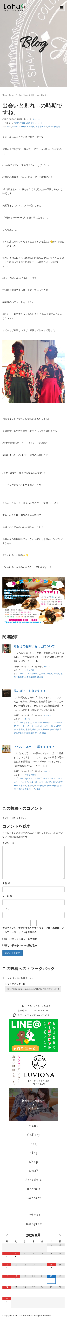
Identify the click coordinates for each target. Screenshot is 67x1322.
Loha (9, 126)
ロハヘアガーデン (20, 126)
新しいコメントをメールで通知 (21, 939)
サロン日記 (25, 123)
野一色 (38, 733)
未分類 (27, 719)
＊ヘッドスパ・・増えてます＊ (34, 747)
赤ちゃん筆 (23, 789)
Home (4, 95)
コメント (8, 843)
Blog (11, 95)
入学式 (43, 673)
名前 (6, 883)
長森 (44, 733)
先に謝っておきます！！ (30, 690)
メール (7, 896)
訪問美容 (30, 733)
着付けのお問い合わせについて (34, 646)
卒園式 (32, 126)
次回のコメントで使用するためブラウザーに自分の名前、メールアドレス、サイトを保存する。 (33, 930)
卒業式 (57, 673)
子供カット (37, 729)
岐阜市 (46, 729)
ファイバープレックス (42, 722)
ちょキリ (27, 722)
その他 (18, 95)
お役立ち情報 (30, 775)
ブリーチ (21, 726)
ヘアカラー (30, 726)
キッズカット (49, 778)
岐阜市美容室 (41, 126)
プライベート (36, 123)
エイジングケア (35, 778)
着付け (40, 677)
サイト (5, 909)
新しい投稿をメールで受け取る (21, 945)
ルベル (49, 782)
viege (26, 778)
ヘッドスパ (25, 782)
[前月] (6, 1235)
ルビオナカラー (43, 726)
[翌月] (60, 1235)
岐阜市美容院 (54, 126)
